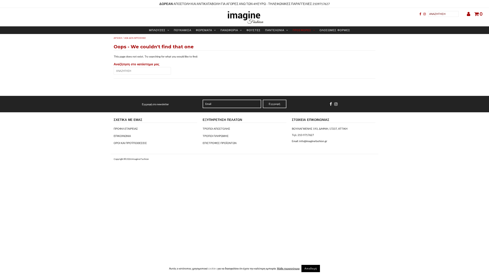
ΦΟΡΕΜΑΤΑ (204, 30)
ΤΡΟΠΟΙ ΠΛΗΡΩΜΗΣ (216, 136)
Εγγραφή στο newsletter (155, 104)
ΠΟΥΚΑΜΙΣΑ (182, 30)
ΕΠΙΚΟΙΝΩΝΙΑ (122, 136)
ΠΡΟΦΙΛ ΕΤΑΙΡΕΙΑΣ (126, 128)
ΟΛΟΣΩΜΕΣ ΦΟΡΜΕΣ (335, 30)
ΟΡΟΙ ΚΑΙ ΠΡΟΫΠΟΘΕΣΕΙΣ (130, 143)
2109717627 (321, 4)
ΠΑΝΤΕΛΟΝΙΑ (274, 30)
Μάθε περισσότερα (288, 268)
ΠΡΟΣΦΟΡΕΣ (302, 30)
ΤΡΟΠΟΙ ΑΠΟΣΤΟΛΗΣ (216, 128)
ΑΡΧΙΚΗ (118, 38)
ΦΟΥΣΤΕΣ (253, 30)
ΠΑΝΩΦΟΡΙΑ (229, 30)
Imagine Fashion (140, 159)
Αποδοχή (310, 268)
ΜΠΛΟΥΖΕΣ (157, 30)
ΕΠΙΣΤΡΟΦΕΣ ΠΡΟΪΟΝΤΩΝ (219, 143)
